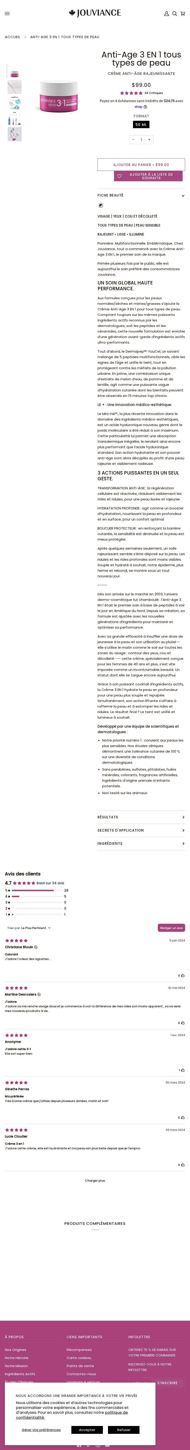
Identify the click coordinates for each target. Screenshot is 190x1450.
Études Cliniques (19, 1382)
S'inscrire (167, 1382)
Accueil (12, 36)
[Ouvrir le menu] (8, 14)
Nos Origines (15, 1349)
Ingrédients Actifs (20, 1373)
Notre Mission (16, 1365)
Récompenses (79, 1349)
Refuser (123, 1429)
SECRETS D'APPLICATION (121, 830)
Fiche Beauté (111, 195)
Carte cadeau (79, 1357)
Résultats (108, 817)
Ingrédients (110, 843)
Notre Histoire (16, 1357)
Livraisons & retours (83, 1382)
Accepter (87, 1429)
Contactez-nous (81, 1373)
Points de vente (80, 1365)
